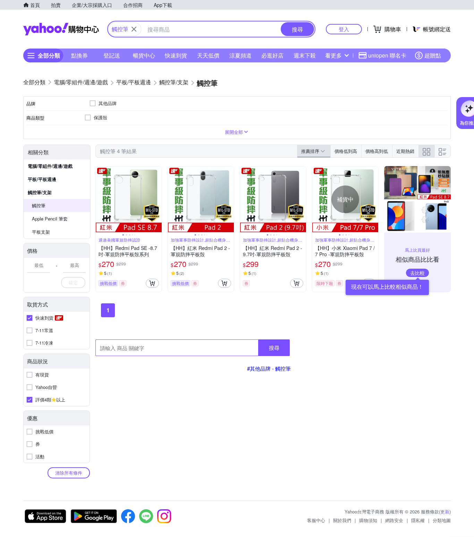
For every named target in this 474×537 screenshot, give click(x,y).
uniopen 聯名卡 (387, 55)
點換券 (79, 55)
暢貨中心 (144, 55)
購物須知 (368, 520)
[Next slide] (157, 199)
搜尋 (274, 347)
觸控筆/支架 (40, 192)
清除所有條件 (68, 472)
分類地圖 (442, 520)
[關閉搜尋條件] (134, 29)
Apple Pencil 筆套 (50, 218)
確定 (73, 282)
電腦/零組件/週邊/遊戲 (50, 166)
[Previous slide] (100, 199)
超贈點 (432, 55)
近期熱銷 (405, 151)
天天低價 (208, 55)
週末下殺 (305, 55)
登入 (344, 29)
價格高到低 (376, 151)
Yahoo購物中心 (61, 29)
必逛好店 (272, 55)
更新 (444, 511)
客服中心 (316, 520)
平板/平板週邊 (42, 179)
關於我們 (342, 520)
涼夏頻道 (240, 55)
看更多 (333, 55)
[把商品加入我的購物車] (152, 283)
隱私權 (418, 520)
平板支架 (41, 231)
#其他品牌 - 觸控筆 (269, 368)
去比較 (417, 272)
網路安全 (394, 520)
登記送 (111, 55)
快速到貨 (176, 55)
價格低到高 (346, 151)
